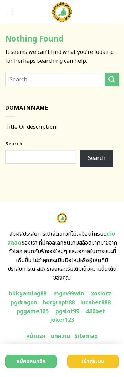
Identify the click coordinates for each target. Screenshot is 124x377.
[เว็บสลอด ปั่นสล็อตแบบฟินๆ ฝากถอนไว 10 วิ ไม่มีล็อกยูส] (62, 12)
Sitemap (86, 336)
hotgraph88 (59, 302)
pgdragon (24, 302)
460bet (95, 311)
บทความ (60, 336)
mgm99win (68, 294)
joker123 (62, 320)
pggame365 (33, 311)
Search (13, 144)
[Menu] (9, 11)
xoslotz (101, 294)
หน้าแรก (35, 336)
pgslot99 (67, 311)
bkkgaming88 (27, 294)
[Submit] (112, 79)
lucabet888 (95, 302)
